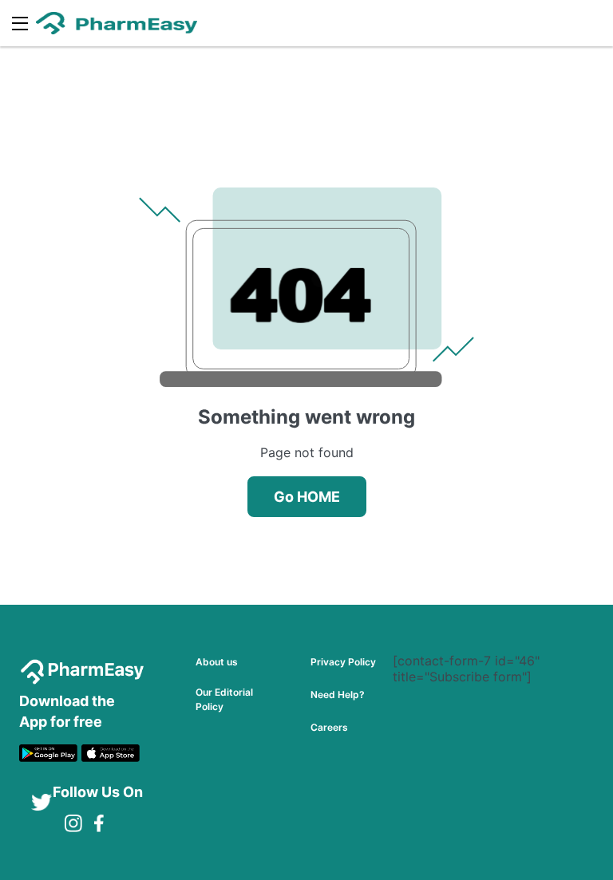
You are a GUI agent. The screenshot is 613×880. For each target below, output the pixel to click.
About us (217, 662)
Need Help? (337, 694)
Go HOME (307, 496)
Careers (329, 727)
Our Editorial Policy (224, 699)
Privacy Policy (343, 662)
